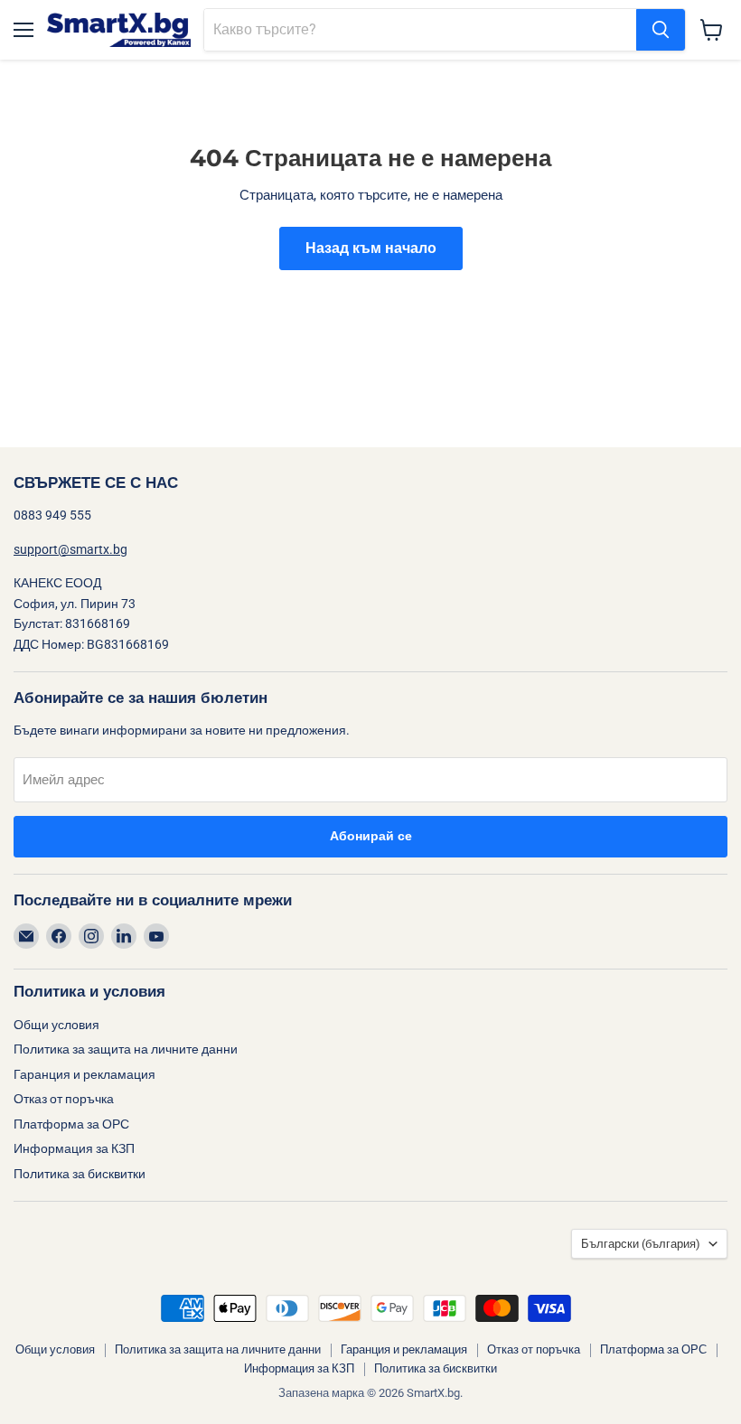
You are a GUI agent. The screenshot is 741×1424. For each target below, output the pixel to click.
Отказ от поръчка (64, 1098)
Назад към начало (370, 248)
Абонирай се (371, 836)
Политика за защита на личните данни (126, 1049)
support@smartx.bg (70, 549)
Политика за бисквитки (79, 1173)
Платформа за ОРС (71, 1124)
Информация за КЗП (74, 1148)
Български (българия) (640, 1244)
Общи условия (56, 1024)
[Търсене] (660, 30)
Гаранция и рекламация (84, 1074)
